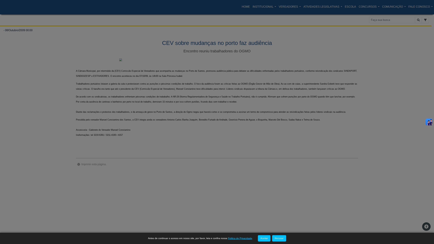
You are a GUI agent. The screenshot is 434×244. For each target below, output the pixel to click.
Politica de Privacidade (240, 238)
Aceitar (264, 238)
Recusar (279, 238)
